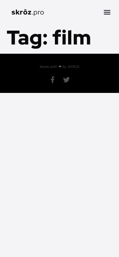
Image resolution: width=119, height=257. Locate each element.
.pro (28, 12)
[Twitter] (66, 79)
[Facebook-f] (52, 79)
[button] (106, 12)
